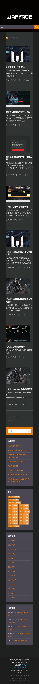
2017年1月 (11, 576)
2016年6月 (11, 597)
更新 (24, 517)
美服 (13, 499)
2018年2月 (11, 540)
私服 (24, 514)
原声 (13, 514)
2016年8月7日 (12, 267)
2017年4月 (11, 571)
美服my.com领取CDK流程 (16, 461)
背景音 (24, 511)
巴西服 (14, 526)
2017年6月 (11, 562)
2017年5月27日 (12, 175)
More (27, 80)
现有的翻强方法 (13, 466)
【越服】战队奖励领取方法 (17, 207)
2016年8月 (11, 589)
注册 (24, 505)
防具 (13, 517)
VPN (24, 508)
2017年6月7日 (12, 125)
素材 (13, 505)
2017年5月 (11, 567)
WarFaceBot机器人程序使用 (17, 450)
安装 (13, 508)
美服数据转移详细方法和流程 (18, 112)
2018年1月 (11, 545)
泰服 (24, 520)
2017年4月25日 (12, 220)
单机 (13, 520)
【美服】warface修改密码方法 (19, 389)
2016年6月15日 (12, 404)
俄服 (13, 511)
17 (21, 267)
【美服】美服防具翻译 (15, 347)
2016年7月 (11, 593)
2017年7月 (11, 558)
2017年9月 (11, 554)
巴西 (13, 523)
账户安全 (14, 502)
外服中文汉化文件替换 (15, 67)
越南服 (14, 497)
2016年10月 (12, 584)
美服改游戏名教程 (14, 446)
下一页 (9, 420)
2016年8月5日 (12, 314)
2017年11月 (12, 549)
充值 (24, 523)
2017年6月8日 (12, 80)
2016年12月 (12, 580)
